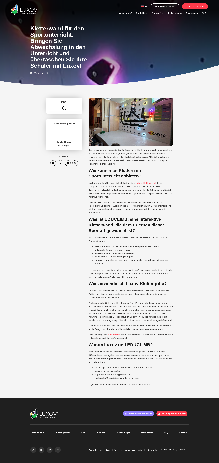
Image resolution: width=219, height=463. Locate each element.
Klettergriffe (114, 334)
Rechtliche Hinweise (96, 450)
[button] (53, 163)
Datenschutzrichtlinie (114, 450)
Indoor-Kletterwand (145, 183)
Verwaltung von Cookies (133, 450)
